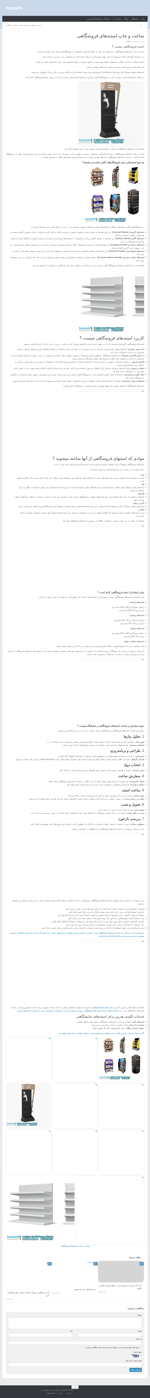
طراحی (14, 25)
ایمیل (139, 1331)
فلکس (8, 25)
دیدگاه (139, 1315)
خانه (142, 19)
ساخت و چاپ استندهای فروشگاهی (75, 1246)
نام (70, 1331)
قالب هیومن (50, 1393)
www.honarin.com (100, 1007)
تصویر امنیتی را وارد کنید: (133, 1361)
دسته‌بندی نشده (24, 25)
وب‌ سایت (138, 1339)
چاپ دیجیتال (36, 25)
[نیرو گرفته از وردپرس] (64, 1393)
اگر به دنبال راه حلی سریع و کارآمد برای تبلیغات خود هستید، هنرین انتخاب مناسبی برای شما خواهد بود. (101, 1033)
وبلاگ (126, 19)
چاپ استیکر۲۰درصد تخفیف (85, 1289)
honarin (14, 8)
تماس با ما (117, 19)
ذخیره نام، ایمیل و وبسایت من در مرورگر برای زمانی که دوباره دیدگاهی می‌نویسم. (112, 1347)
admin (128, 42)
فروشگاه (134, 19)
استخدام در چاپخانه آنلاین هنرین (98, 19)
